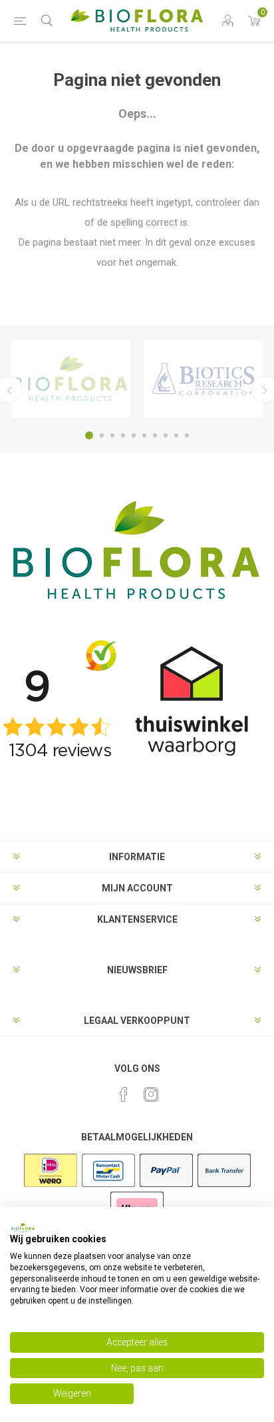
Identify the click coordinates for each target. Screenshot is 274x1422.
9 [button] (176, 435)
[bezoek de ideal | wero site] (50, 1185)
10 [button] (187, 435)
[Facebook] (123, 1094)
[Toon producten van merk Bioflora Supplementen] (70, 379)
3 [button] (112, 435)
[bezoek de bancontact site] (108, 1185)
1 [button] (89, 435)
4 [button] (123, 435)
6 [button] (144, 435)
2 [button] (102, 435)
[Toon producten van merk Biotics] (203, 379)
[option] (71, 379)
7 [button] (155, 435)
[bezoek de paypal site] (166, 1185)
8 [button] (166, 435)
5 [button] (134, 435)
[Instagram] (151, 1094)
